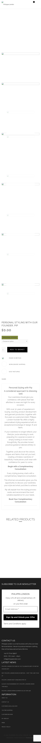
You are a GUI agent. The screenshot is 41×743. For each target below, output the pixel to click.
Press (3, 722)
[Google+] (24, 633)
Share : (4, 379)
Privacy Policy (6, 726)
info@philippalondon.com (12, 659)
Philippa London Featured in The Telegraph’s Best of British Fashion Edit (20, 668)
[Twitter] (10, 379)
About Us (4, 697)
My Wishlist (5, 718)
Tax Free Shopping (7, 710)
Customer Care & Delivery (9, 706)
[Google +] (15, 379)
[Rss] (30, 633)
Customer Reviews (7, 714)
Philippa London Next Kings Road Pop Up (14, 679)
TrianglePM (30, 738)
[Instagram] (35, 633)
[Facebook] (8, 379)
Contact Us (5, 702)
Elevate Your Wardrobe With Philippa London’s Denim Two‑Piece (18, 685)
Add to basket (17, 349)
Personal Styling (10, 337)
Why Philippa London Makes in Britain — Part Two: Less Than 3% (20, 674)
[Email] (20, 379)
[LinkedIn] (13, 379)
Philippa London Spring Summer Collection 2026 (16, 690)
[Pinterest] (17, 379)
